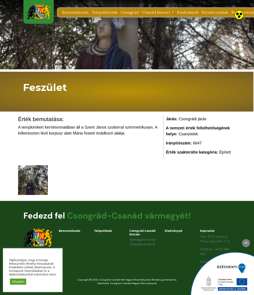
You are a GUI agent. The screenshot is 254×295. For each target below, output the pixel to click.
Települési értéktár (142, 244)
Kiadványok (187, 12)
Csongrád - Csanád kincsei (146, 12)
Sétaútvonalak (215, 12)
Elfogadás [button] (18, 281)
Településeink (104, 12)
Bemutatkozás (75, 12)
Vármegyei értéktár (142, 240)
